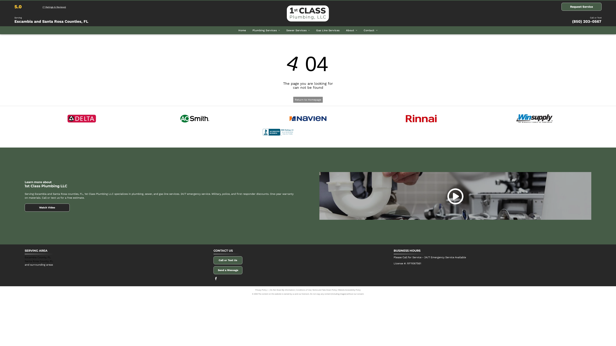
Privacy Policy (261, 290)
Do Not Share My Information (282, 290)
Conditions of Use (303, 290)
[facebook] (216, 279)
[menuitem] (242, 30)
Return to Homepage (308, 99)
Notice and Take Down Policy (324, 290)
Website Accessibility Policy (349, 290)
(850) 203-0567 (586, 21)
